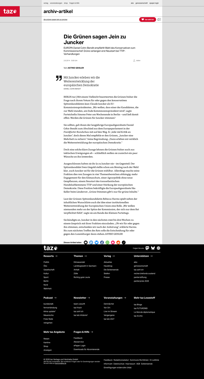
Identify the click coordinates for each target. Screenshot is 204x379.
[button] (159, 19)
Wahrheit (47, 288)
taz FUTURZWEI (141, 308)
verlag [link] (46, 3)
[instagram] (158, 249)
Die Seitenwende (111, 269)
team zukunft (79, 304)
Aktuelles (108, 262)
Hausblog (108, 266)
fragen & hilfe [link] (74, 3)
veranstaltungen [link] (56, 3)
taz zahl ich (139, 269)
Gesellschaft (49, 269)
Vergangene (109, 315)
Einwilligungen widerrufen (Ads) (117, 367)
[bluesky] (153, 249)
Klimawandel (79, 262)
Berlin (46, 281)
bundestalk (48, 304)
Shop (46, 346)
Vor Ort (107, 307)
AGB (138, 364)
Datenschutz (119, 364)
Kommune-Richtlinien (139, 360)
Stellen (107, 273)
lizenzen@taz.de (60, 363)
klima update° (50, 311)
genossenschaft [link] (142, 3)
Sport (46, 277)
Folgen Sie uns (138, 248)
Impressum (130, 364)
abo (135, 262)
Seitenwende (147, 364)
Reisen (46, 339)
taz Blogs (138, 304)
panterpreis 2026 (141, 281)
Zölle (76, 273)
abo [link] (132, 3)
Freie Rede (48, 319)
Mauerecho (49, 315)
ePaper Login (79, 345)
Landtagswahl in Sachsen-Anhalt (85, 268)
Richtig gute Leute (82, 277)
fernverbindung (50, 307)
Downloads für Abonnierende (87, 349)
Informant (108, 364)
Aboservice (79, 342)
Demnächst (109, 304)
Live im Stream (110, 311)
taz (51, 248)
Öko (45, 266)
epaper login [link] (154, 3)
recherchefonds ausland (144, 273)
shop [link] (66, 3)
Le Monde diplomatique (144, 312)
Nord (46, 285)
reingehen (48, 323)
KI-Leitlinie (154, 360)
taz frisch (78, 307)
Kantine (47, 342)
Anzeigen (48, 350)
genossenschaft (141, 266)
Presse (107, 277)
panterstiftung (140, 277)
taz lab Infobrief (80, 315)
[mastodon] (147, 249)
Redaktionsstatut (121, 360)
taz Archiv (138, 316)
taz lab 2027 (109, 319)
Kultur (46, 273)
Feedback (78, 338)
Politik (46, 262)
